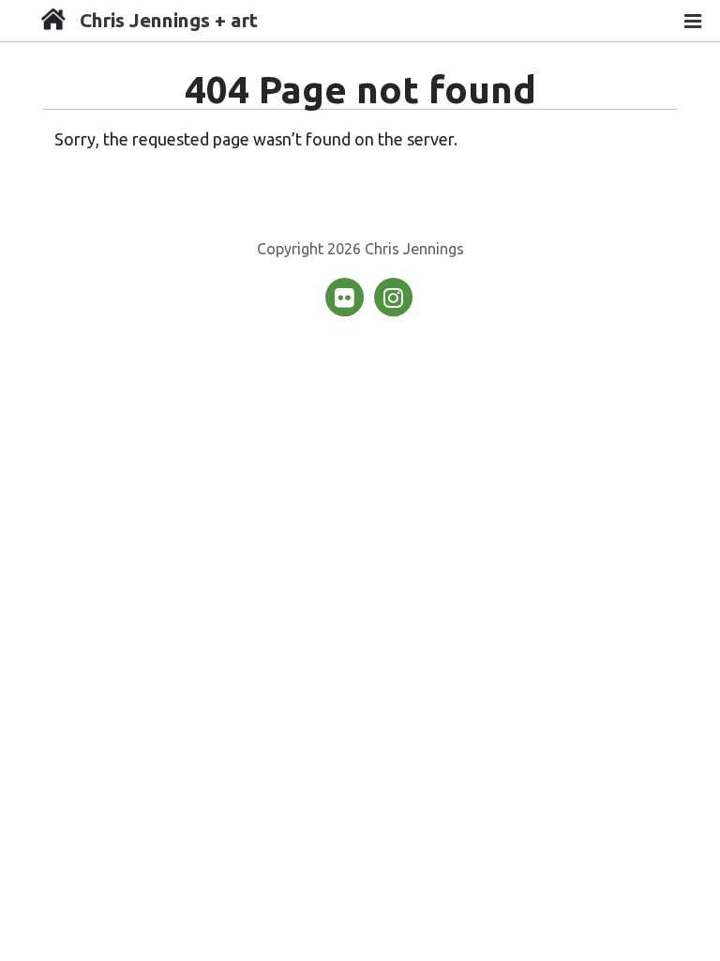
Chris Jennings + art (169, 20)
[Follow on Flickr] (346, 295)
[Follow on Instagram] (392, 295)
